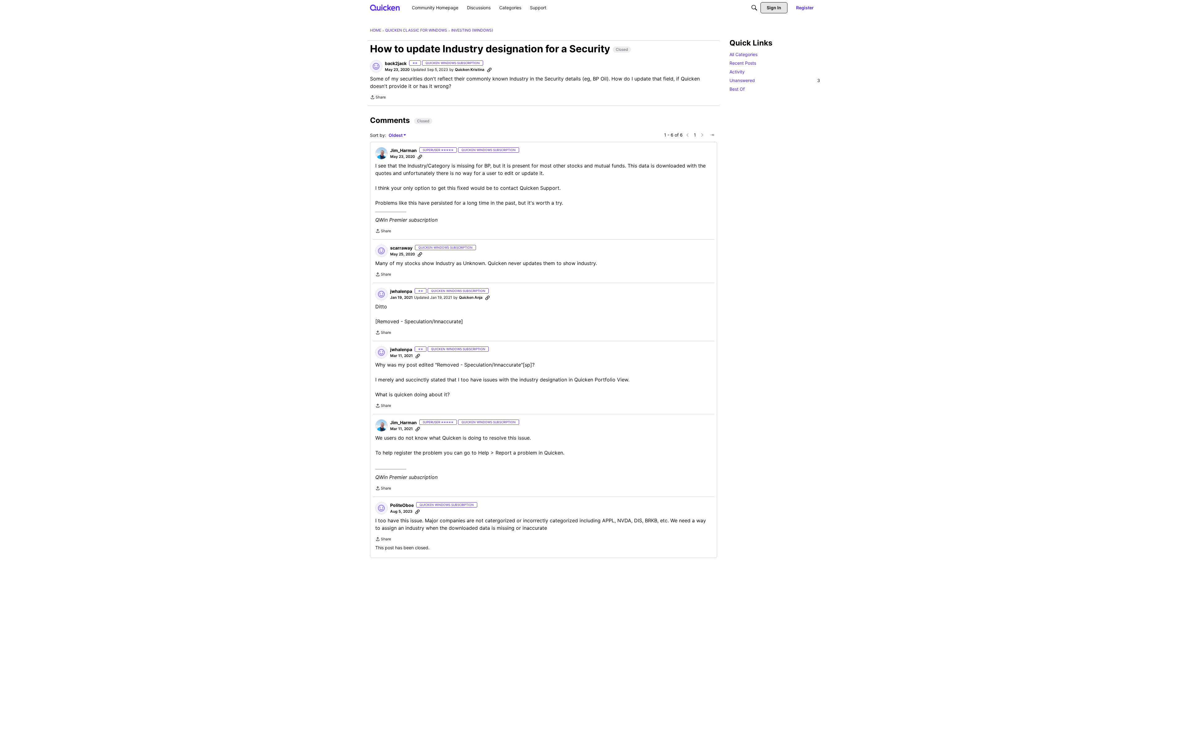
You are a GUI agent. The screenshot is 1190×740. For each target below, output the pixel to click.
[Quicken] (385, 7)
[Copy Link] (489, 69)
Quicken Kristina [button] (469, 69)
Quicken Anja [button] (471, 297)
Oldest (396, 135)
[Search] (754, 7)
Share (378, 98)
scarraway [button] (401, 247)
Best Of (737, 89)
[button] (376, 66)
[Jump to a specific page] (712, 135)
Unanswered (774, 80)
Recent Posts (742, 63)
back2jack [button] (396, 63)
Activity (737, 71)
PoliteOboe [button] (402, 505)
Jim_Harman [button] (403, 150)
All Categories (743, 54)
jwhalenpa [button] (401, 291)
